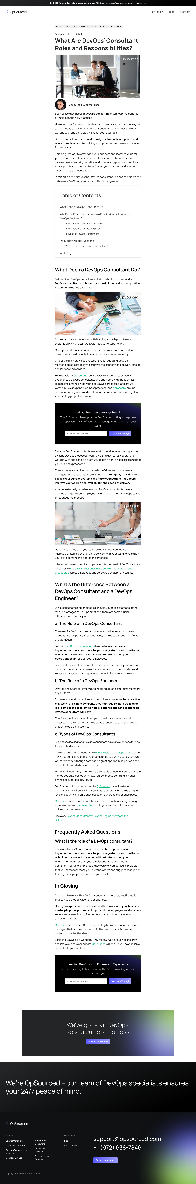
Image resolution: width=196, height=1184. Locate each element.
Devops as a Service (110, 26)
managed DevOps (87, 805)
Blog (172, 11)
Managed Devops (87, 26)
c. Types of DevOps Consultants (82, 233)
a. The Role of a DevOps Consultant (84, 223)
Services (156, 11)
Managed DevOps (14, 1157)
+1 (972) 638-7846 (117, 1147)
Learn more (141, 3)
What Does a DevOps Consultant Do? (82, 207)
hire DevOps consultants (80, 646)
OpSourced (80, 375)
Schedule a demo (98, 1041)
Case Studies (70, 1145)
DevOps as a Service (15, 1145)
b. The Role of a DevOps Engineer (82, 228)
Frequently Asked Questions (77, 240)
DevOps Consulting (14, 1140)
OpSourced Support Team (84, 104)
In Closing (66, 253)
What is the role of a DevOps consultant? (86, 246)
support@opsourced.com (127, 1139)
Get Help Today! (120, 433)
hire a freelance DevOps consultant (116, 752)
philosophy (119, 388)
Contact (185, 11)
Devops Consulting (66, 26)
